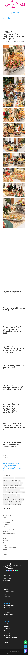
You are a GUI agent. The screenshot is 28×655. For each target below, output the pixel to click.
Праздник (6, 626)
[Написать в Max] (25, 651)
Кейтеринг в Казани (9, 591)
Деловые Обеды (8, 607)
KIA (16, 480)
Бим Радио (5, 494)
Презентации (7, 635)
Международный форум (9, 529)
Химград (15, 504)
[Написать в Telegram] (25, 646)
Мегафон (12, 497)
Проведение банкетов (9, 605)
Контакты (6, 598)
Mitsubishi (11, 485)
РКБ (16, 499)
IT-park (8, 480)
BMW (13, 478)
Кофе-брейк (6, 526)
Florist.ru (22, 478)
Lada (19, 480)
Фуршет (5, 43)
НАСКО (17, 497)
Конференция (6, 522)
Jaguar (12, 480)
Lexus (17, 483)
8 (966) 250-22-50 (15, 12)
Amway (5, 478)
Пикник (5, 538)
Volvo (18, 490)
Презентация (6, 543)
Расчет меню (7, 596)
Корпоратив (15, 41)
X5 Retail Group (6, 492)
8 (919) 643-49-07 (7, 579)
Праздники (5, 540)
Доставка (6, 589)
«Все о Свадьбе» (15, 492)
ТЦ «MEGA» (18, 501)
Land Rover (5, 483)
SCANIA (17, 487)
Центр (19, 504)
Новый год (21, 41)
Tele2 (4, 490)
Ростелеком (21, 499)
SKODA (21, 487)
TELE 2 (8, 490)
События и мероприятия (9, 547)
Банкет (4, 510)
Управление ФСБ (7, 504)
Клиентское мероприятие (9, 520)
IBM (4, 480)
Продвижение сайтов (11, 653)
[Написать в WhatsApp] (25, 642)
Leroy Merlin (12, 483)
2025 (4, 41)
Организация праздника (9, 533)
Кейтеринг (8, 41)
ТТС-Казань (12, 501)
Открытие (5, 536)
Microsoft (5, 485)
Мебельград (6, 497)
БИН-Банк (23, 492)
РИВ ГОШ (12, 499)
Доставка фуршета (8, 18)
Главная (6, 587)
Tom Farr (13, 490)
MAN (21, 483)
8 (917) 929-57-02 (7, 577)
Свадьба (5, 545)
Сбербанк (5, 501)
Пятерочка (5, 499)
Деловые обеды (7, 515)
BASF (9, 478)
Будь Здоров (13, 494)
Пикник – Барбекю (8, 614)
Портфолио (7, 594)
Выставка (5, 513)
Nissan (16, 485)
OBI (20, 485)
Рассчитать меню (17, 18)
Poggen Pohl (6, 487)
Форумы (6, 642)
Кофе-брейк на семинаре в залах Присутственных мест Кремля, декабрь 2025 (13, 468)
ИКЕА (18, 494)
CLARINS (17, 478)
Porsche (12, 487)
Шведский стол (7, 552)
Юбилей (5, 554)
